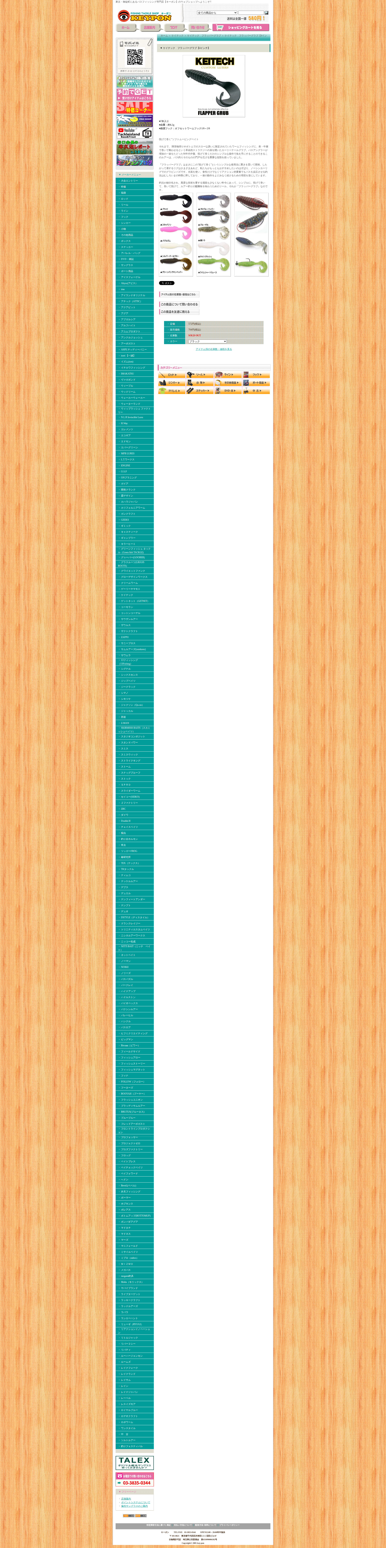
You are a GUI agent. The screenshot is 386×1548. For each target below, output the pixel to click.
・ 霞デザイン (125, 495)
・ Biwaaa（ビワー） (129, 1045)
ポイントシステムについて (135, 1502)
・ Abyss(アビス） (128, 283)
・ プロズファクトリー (130, 1149)
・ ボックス (124, 241)
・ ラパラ (123, 1312)
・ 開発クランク (127, 489)
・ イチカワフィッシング (131, 367)
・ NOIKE (123, 967)
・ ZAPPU (123, 637)
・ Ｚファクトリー (128, 802)
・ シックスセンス (128, 674)
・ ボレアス (124, 1209)
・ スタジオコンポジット (131, 736)
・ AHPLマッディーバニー (132, 349)
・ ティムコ (124, 875)
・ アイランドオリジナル (131, 295)
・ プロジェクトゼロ (129, 1143)
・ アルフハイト (127, 325)
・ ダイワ (123, 814)
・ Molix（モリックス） (131, 1282)
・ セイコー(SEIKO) (129, 796)
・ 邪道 (122, 717)
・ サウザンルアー (128, 619)
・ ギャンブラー (127, 538)
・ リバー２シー (127, 1343)
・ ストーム (124, 766)
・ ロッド (123, 198)
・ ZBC (122, 808)
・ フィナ (123, 1075)
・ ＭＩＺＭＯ (125, 1264)
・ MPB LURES (126, 453)
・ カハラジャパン (128, 501)
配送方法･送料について (205, 1525)
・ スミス (123, 748)
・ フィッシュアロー (129, 1057)
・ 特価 (122, 186)
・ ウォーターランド (129, 403)
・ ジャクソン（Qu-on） (131, 705)
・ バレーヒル (125, 1015)
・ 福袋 (122, 192)
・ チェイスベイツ (128, 827)
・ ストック (124, 778)
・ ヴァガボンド (127, 379)
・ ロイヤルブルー (128, 1410)
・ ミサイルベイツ (128, 1252)
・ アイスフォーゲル (129, 277)
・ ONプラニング (127, 477)
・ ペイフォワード (128, 1173)
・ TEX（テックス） (129, 863)
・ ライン (123, 210)
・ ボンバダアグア (128, 1221)
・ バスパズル (125, 979)
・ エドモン (124, 441)
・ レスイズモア (127, 1404)
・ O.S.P (122, 471)
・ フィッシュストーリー (131, 1063)
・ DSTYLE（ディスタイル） (134, 917)
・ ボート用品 (125, 271)
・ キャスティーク (128, 531)
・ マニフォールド (128, 1245)
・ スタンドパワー (128, 742)
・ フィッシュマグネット (131, 1069)
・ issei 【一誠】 (127, 355)
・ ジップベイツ (127, 680)
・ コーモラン (125, 607)
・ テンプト (124, 905)
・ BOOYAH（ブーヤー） (132, 1093)
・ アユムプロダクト (129, 331)
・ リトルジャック (128, 1337)
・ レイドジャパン (128, 1392)
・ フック (123, 216)
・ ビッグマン (125, 1039)
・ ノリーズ (124, 973)
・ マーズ (123, 1239)
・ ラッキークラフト (129, 1300)
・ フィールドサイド (129, 1051)
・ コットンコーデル (129, 613)
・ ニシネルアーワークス (131, 935)
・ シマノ (123, 692)
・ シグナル (124, 668)
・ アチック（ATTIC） (130, 301)
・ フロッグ (124, 1155)
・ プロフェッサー (128, 1137)
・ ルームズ (124, 1361)
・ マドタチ (124, 1227)
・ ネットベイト (127, 955)
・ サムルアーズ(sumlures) (132, 649)
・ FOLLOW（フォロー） (132, 1081)
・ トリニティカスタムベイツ (134, 929)
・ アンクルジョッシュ (130, 337)
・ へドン (123, 1179)
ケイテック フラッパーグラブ (204, 35)
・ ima (121, 289)
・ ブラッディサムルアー (131, 1105)
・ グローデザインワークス (133, 576)
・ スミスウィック (128, 754)
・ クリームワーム (128, 583)
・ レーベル (124, 1398)
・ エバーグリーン (128, 447)
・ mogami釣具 (125, 1276)
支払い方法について (183, 1525)
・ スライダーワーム (129, 790)
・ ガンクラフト (127, 513)
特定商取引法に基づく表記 (159, 1525)
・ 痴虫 (122, 833)
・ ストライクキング (129, 760)
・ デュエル (124, 893)
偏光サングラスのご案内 (134, 1506)
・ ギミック (124, 525)
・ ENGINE (124, 465)
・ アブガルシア (127, 319)
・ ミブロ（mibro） (128, 1258)
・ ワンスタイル (127, 1428)
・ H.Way (123, 423)
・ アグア (123, 313)
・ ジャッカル (125, 711)
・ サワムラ (124, 655)
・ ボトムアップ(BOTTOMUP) (134, 1215)
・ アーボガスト (127, 343)
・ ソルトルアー (127, 1440)
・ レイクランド (127, 1374)
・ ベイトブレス (127, 1161)
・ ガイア (123, 483)
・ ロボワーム (125, 1422)
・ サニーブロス (127, 643)
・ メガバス (125, 1270)
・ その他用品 (125, 235)
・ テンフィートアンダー (131, 899)
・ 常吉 (122, 845)
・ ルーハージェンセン (130, 1355)
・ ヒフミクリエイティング (133, 1033)
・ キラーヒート (127, 544)
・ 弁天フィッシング (129, 1191)
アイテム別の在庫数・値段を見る (214, 349)
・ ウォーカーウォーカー (131, 397)
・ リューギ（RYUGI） (130, 1324)
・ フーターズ (125, 1087)
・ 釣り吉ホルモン (128, 839)
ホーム (164, 35)
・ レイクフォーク (128, 1367)
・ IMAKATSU (126, 373)
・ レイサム (124, 1380)
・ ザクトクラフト (128, 631)
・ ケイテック (125, 595)
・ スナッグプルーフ (129, 772)
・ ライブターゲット (129, 1294)
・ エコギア (124, 435)
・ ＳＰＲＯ (124, 784)
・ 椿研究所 (124, 857)
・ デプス (123, 887)
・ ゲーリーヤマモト (129, 589)
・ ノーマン (124, 961)
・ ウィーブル (125, 385)
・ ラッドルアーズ (128, 1306)
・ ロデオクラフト (128, 1416)
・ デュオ (123, 911)
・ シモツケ (124, 699)
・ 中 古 (123, 1434)
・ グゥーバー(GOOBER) (131, 557)
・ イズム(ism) (125, 361)
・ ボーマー (124, 1197)
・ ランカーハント (128, 1318)
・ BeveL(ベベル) (127, 1185)
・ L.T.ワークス (126, 459)
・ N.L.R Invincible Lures (130, 417)
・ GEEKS (123, 519)
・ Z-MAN (123, 723)
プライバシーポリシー (230, 1525)
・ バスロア (124, 1027)
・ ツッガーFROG (127, 851)
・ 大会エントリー (128, 180)
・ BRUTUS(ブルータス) (131, 1111)
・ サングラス (125, 265)
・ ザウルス (124, 625)
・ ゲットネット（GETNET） (134, 601)
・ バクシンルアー (128, 1009)
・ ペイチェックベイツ (130, 1167)
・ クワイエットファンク (131, 570)
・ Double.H (124, 821)
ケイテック (177, 35)
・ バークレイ (125, 985)
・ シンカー (124, 223)
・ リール (123, 204)
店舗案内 (126, 1498)
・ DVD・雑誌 (126, 259)
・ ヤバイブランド (128, 1288)
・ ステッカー (125, 247)
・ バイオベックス (128, 1003)
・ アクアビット (127, 307)
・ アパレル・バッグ (129, 253)
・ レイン (123, 1386)
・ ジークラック (127, 686)
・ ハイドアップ (127, 991)
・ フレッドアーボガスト (131, 1123)
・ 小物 (122, 229)
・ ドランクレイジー (129, 923)
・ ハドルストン (127, 997)
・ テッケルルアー (128, 881)
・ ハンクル (124, 1021)
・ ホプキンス (125, 1203)
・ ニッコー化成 (127, 941)
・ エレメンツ (125, 429)
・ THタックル (126, 869)
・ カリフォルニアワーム (131, 507)
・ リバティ (124, 1349)
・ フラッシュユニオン (130, 1099)
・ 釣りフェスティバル (130, 1446)
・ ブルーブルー (127, 1117)
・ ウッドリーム (127, 391)
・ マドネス (124, 1233)
